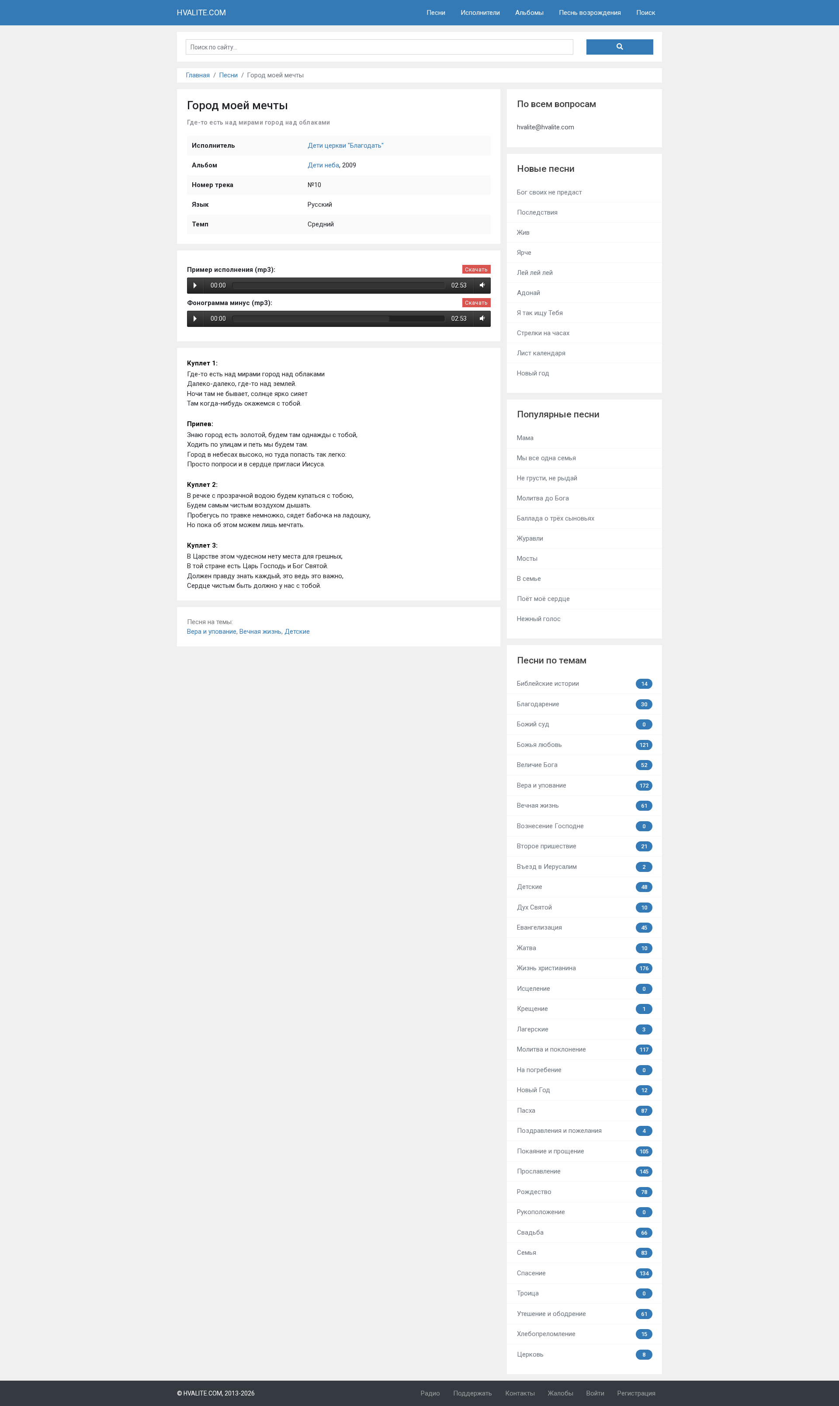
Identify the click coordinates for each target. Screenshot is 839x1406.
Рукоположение (581, 1212)
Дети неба (323, 165)
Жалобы (560, 1393)
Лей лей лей (535, 273)
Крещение (581, 1009)
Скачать (476, 269)
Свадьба (582, 1232)
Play (195, 285)
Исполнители (480, 13)
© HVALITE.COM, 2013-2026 (216, 1393)
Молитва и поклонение (583, 1049)
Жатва (582, 948)
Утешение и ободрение (582, 1314)
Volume (481, 285)
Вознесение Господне (581, 826)
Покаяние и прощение (583, 1151)
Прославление (583, 1171)
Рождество (582, 1192)
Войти (595, 1393)
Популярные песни (558, 414)
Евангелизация (582, 927)
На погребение (581, 1070)
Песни (435, 13)
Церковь (581, 1354)
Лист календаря (541, 353)
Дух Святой (582, 907)
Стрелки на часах (543, 333)
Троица (581, 1293)
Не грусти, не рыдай (547, 478)
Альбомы (529, 13)
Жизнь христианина (583, 968)
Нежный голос (539, 619)
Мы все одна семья (546, 458)
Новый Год (582, 1090)
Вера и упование (211, 631)
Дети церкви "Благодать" (346, 145)
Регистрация (636, 1393)
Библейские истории (582, 683)
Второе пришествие (582, 846)
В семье (529, 579)
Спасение (583, 1273)
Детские (297, 631)
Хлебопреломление (582, 1334)
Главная (198, 75)
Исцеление (581, 989)
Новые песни (546, 168)
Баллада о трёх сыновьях (555, 518)
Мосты (527, 558)
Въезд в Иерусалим (581, 867)
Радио (430, 1393)
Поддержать (472, 1393)
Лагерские (581, 1029)
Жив (523, 232)
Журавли (530, 538)
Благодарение (582, 704)
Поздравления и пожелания (581, 1131)
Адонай (528, 293)
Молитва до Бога (543, 498)
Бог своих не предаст (549, 192)
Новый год (533, 373)
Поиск (645, 13)
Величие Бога (582, 765)
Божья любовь (583, 745)
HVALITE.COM (201, 12)
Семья (582, 1253)
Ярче (524, 253)
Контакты (520, 1393)
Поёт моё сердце (543, 599)
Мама (525, 438)
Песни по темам (551, 660)
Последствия (537, 212)
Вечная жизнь (260, 631)
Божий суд (581, 724)
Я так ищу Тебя (540, 313)
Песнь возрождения (590, 13)
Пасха (582, 1110)
